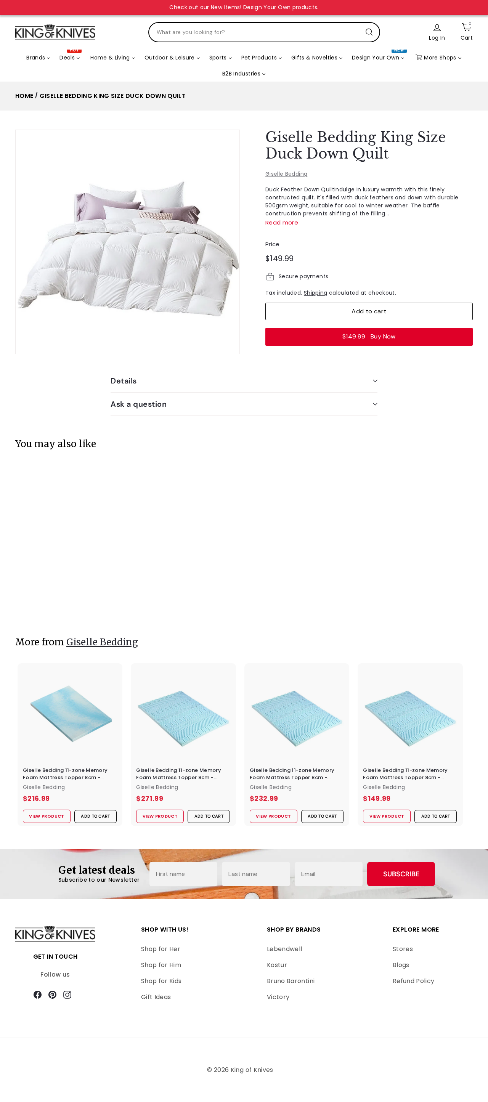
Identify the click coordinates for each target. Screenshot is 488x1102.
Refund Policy (414, 981)
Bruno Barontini (291, 981)
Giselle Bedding (286, 174)
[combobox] (264, 32)
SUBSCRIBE (401, 874)
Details (124, 381)
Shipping (315, 293)
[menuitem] (38, 57)
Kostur (277, 965)
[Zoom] (127, 242)
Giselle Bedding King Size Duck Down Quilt (113, 95)
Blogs (401, 965)
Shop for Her (160, 949)
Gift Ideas (156, 997)
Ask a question (139, 404)
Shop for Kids (161, 981)
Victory (278, 997)
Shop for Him (161, 965)
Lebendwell (284, 949)
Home (24, 95)
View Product (43, 604)
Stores (403, 949)
